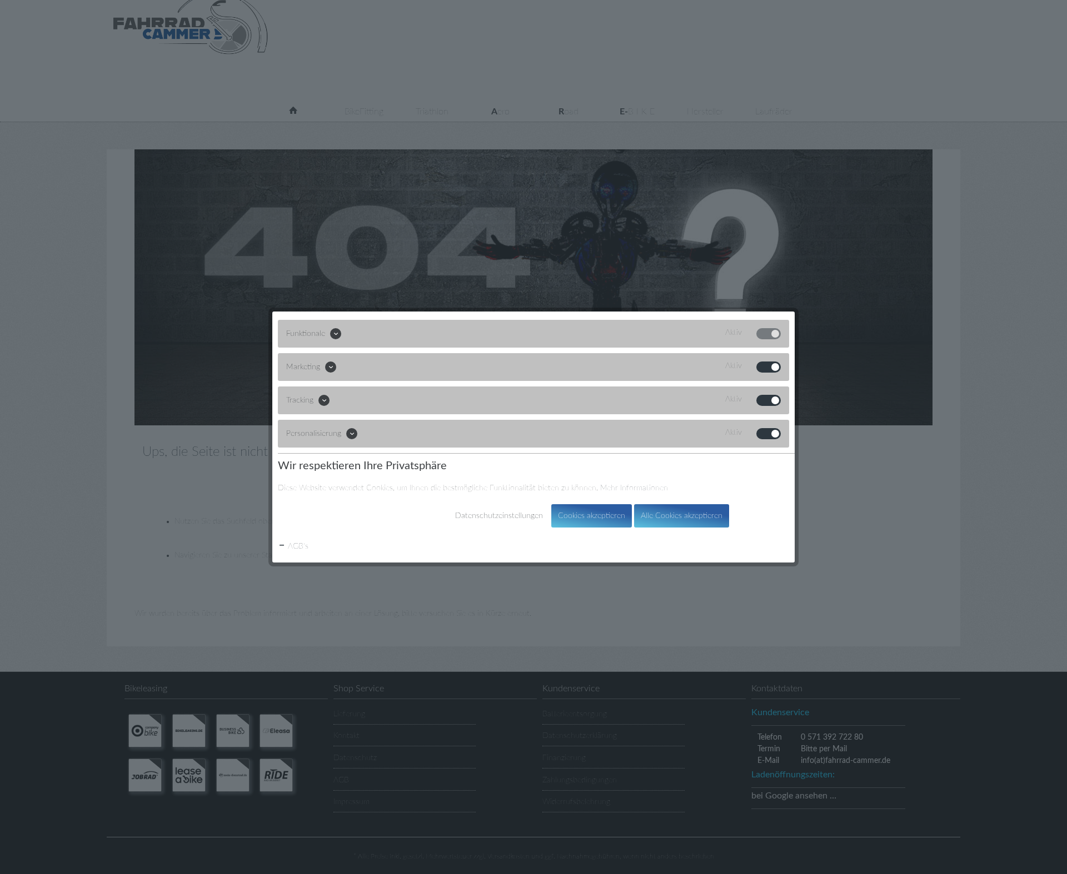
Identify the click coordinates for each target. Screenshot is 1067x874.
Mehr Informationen (634, 488)
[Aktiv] (768, 333)
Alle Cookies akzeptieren (681, 516)
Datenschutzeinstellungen (499, 516)
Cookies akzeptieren (591, 516)
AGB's (297, 546)
